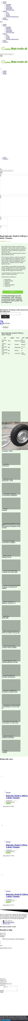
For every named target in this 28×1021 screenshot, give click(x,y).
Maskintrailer (9, 8)
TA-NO (8, 14)
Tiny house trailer (10, 10)
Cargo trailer (9, 7)
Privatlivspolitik (7, 1020)
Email (1, 985)
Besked (2, 990)
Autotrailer (8, 4)
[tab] (15, 326)
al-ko (7, 12)
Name (1, 933)
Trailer (4, 3)
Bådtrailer (8, 6)
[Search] (1, 56)
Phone (1, 934)
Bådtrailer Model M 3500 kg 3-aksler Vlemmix (17, 895)
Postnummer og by (4, 983)
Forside (4, 1)
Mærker (5, 11)
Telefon (2, 980)
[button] (14, 22)
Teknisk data (6, 326)
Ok (2, 1020)
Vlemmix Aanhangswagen (12, 16)
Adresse (2, 982)
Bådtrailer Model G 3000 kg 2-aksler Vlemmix (17, 797)
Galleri (4, 18)
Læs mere (8, 803)
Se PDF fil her (6, 323)
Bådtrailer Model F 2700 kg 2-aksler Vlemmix (16, 846)
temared (8, 15)
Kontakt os (5, 19)
